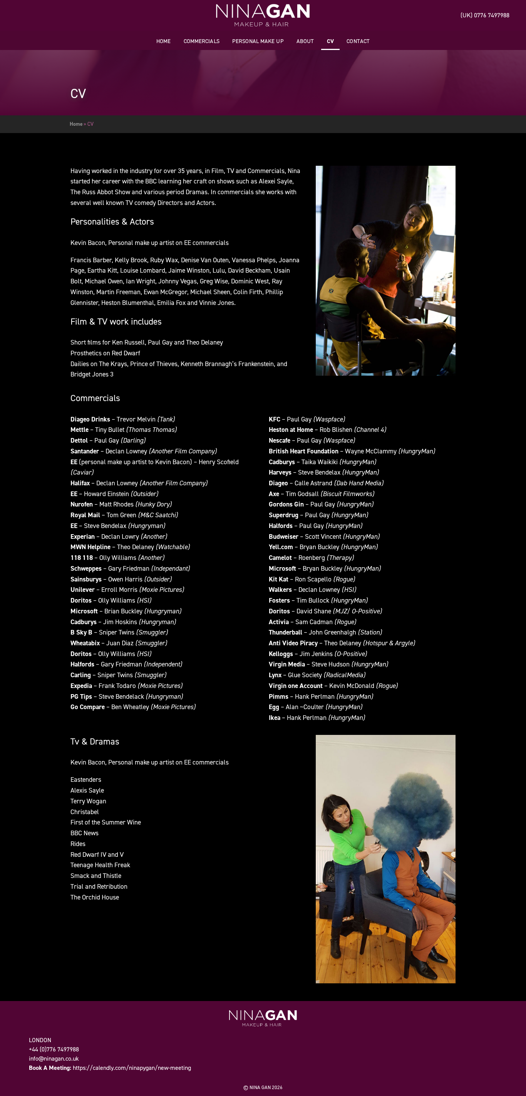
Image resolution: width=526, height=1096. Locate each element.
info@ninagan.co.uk (54, 1058)
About (305, 41)
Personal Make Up (258, 41)
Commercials (201, 41)
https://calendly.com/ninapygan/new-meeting (132, 1068)
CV (330, 41)
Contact (358, 41)
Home (163, 41)
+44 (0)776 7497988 (54, 1049)
